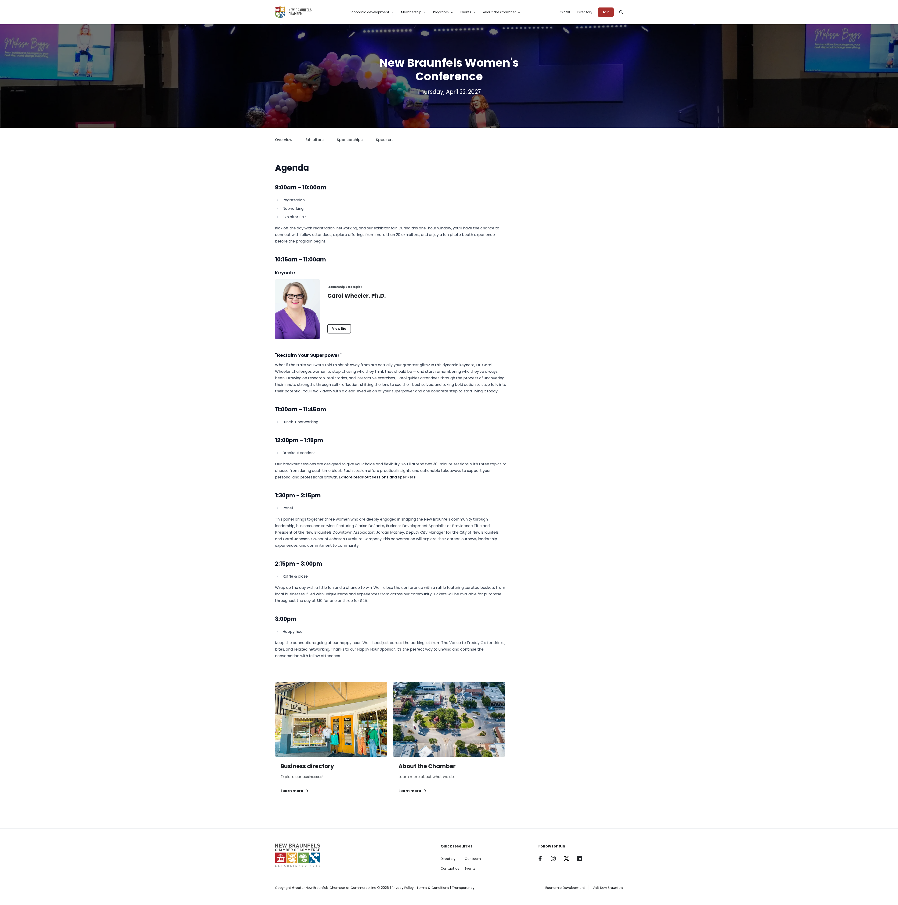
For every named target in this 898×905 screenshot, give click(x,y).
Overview (283, 139)
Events (470, 868)
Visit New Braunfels (608, 887)
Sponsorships (350, 139)
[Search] (621, 12)
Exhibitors (314, 139)
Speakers (385, 139)
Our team (473, 858)
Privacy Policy (403, 887)
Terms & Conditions (432, 887)
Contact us (450, 868)
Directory (584, 12)
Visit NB (564, 12)
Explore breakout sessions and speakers (377, 477)
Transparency (463, 887)
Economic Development (565, 887)
